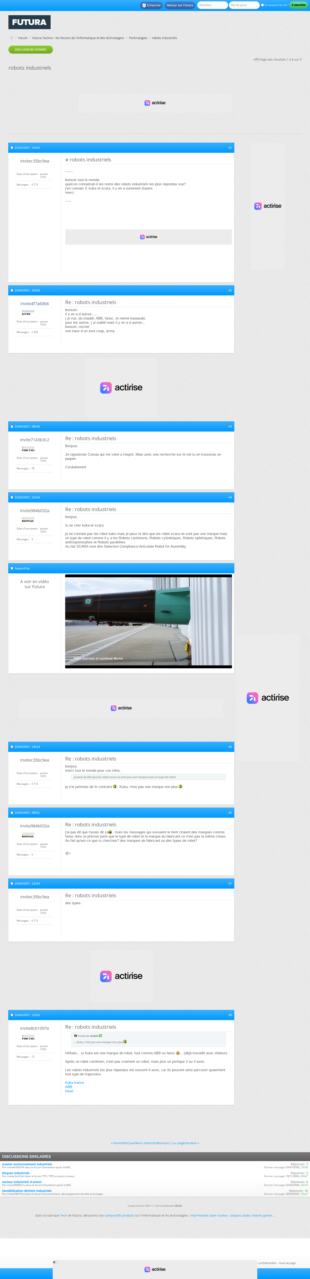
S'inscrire (151, 5)
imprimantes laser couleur (209, 1215)
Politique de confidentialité (259, 1263)
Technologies (138, 38)
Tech (63, 1215)
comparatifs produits (119, 1215)
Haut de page (287, 1263)
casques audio (240, 1215)
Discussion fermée (31, 49)
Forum (22, 38)
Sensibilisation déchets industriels (27, 1191)
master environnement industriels (27, 1164)
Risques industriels (16, 1173)
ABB (68, 1087)
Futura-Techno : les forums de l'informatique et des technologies (78, 38)
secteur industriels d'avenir (22, 1182)
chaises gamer (262, 1215)
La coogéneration (185, 1143)
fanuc (69, 1091)
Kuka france (74, 1083)
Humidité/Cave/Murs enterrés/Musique (141, 1143)
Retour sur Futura (180, 5)
